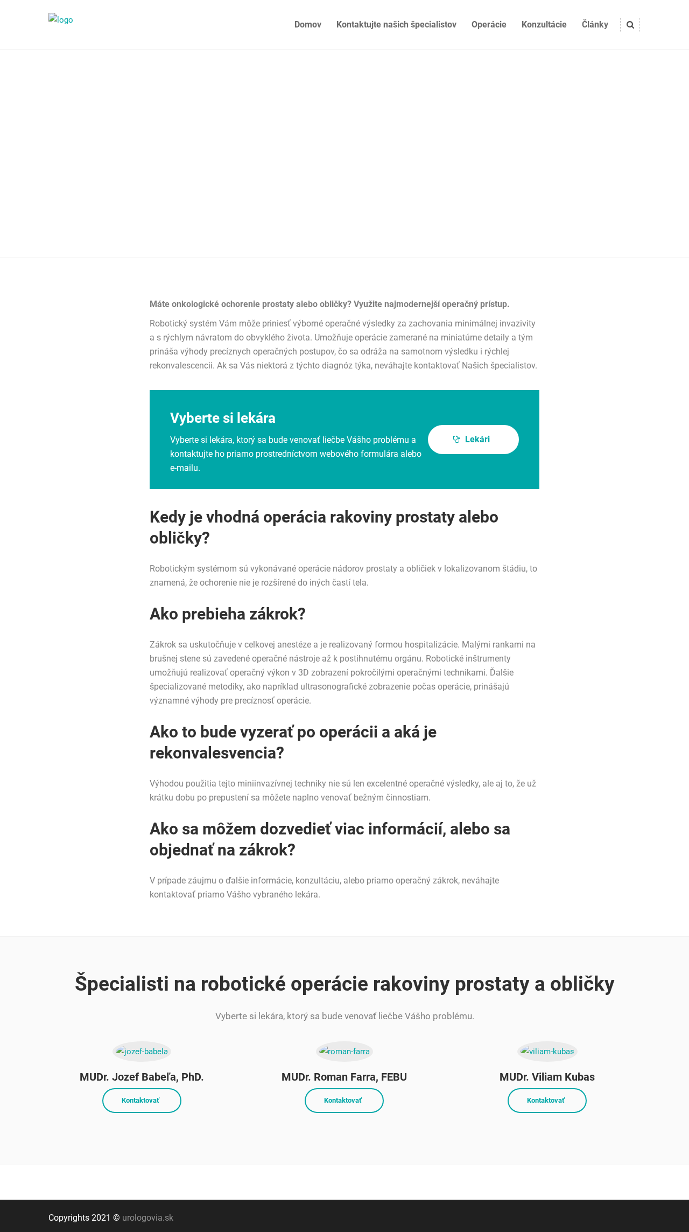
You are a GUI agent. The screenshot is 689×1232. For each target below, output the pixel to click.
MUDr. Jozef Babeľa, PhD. (142, 1076)
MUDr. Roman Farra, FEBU (344, 1076)
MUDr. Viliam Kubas (547, 1076)
